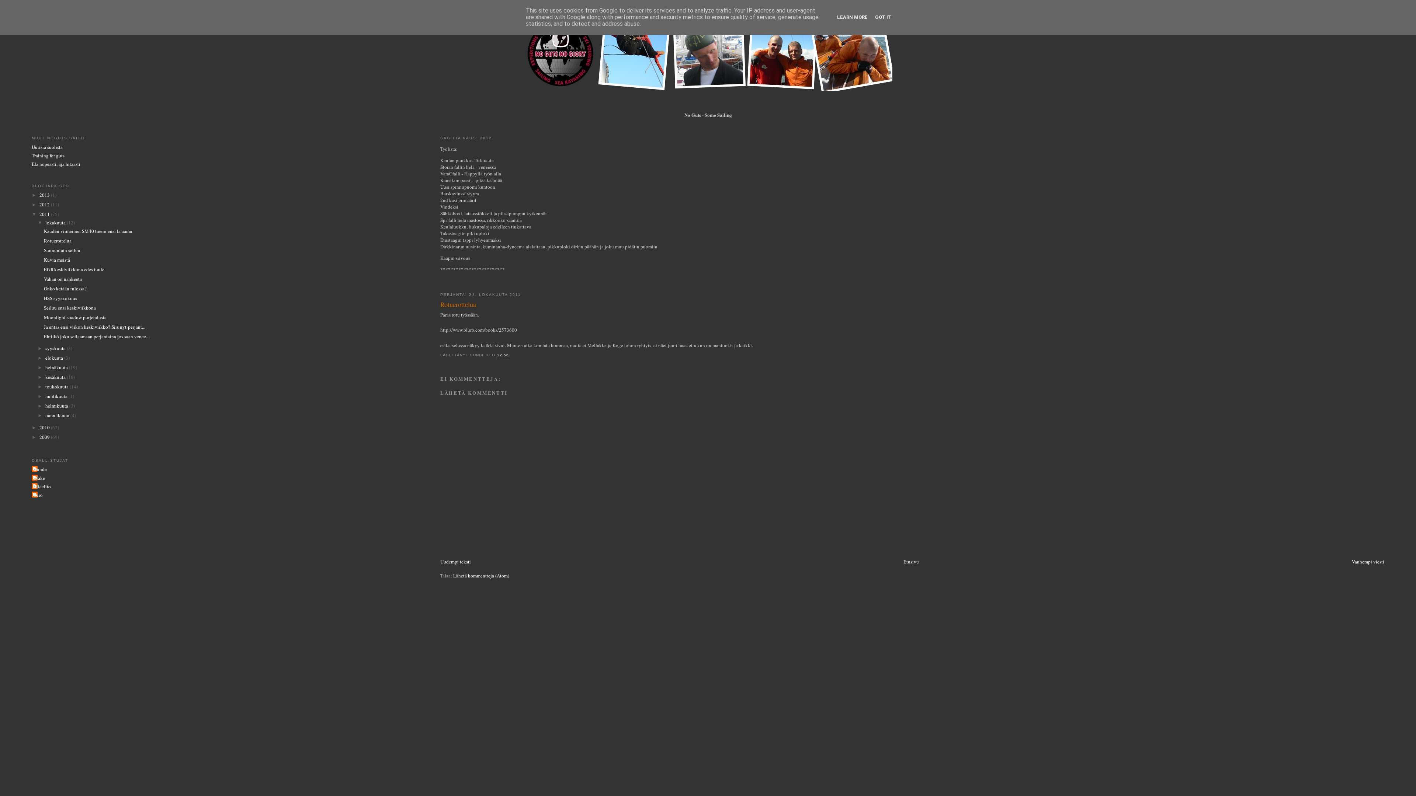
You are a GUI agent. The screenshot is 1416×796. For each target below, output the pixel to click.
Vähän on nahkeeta (63, 279)
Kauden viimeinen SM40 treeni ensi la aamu (88, 231)
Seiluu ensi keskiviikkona (70, 307)
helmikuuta (57, 405)
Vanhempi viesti (1368, 561)
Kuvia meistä (57, 259)
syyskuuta (56, 348)
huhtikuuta (57, 396)
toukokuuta (57, 386)
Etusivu (911, 561)
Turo (38, 495)
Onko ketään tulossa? (65, 288)
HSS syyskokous (60, 298)
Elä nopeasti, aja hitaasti (56, 164)
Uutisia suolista (47, 147)
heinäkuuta (57, 367)
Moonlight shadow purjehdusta (75, 317)
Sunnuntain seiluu (62, 250)
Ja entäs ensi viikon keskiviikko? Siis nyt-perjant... (94, 327)
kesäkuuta (56, 377)
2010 (45, 427)
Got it (883, 17)
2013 (45, 195)
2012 (45, 204)
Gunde (40, 469)
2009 (45, 437)
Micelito (42, 486)
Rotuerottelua (58, 240)
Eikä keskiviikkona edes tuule (74, 269)
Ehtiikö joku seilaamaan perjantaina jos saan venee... (96, 336)
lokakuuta (56, 222)
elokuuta (54, 358)
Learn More (852, 17)
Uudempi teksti (455, 561)
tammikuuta (57, 415)
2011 (45, 214)
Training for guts (48, 155)
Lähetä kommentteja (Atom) (481, 575)
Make (39, 478)
